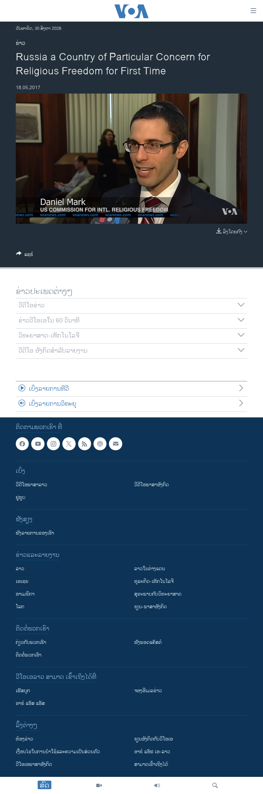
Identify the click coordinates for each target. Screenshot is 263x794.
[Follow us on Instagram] (53, 443)
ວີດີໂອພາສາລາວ (31, 485)
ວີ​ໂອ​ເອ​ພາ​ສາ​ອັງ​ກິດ (34, 764)
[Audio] (157, 785)
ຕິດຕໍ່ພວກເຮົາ (28, 655)
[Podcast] (100, 443)
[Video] (99, 785)
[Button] (24, 255)
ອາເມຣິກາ (25, 594)
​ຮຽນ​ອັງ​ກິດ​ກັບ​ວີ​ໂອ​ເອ (153, 739)
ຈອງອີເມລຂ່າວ (148, 691)
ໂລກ (20, 607)
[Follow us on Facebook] (22, 443)
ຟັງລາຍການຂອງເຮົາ (35, 533)
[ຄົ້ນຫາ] (215, 785)
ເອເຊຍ (22, 581)
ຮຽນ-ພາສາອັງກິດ (150, 607)
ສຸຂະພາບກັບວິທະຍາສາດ (157, 594)
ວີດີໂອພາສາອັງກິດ (151, 485)
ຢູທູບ (20, 497)
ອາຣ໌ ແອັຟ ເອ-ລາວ (152, 752)
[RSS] (84, 443)
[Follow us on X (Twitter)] (68, 443)
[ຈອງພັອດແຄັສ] (115, 443)
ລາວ (20, 569)
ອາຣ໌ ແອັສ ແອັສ (30, 703)
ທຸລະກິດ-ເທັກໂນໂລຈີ (154, 581)
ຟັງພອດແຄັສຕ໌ (148, 642)
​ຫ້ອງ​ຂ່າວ (24, 739)
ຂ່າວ (20, 43)
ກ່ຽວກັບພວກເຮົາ (31, 642)
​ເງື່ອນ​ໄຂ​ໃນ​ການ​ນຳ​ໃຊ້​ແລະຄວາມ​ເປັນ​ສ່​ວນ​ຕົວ (58, 752)
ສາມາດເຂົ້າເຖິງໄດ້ (151, 764)
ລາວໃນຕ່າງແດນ (149, 569)
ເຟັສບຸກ (23, 691)
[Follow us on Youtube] (37, 443)
